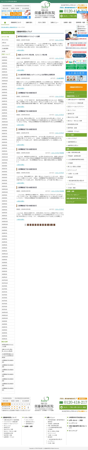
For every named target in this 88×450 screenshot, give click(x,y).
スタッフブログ (5, 45)
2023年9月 (4, 95)
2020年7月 (4, 200)
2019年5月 (4, 239)
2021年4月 (4, 177)
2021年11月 (5, 157)
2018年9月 (4, 259)
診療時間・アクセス (73, 131)
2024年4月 (4, 92)
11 (51, 225)
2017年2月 (4, 306)
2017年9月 (4, 286)
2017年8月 (4, 288)
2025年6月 (4, 60)
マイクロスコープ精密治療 (75, 103)
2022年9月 (4, 127)
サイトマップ (70, 202)
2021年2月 (4, 183)
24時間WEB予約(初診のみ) (77, 417)
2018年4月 (4, 268)
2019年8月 (4, 230)
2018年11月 (5, 253)
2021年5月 (4, 174)
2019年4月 (4, 242)
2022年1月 (4, 151)
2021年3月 (4, 180)
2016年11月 (5, 315)
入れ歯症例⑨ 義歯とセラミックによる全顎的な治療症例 (8, 355)
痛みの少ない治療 (73, 117)
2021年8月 (4, 165)
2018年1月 (4, 277)
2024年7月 (4, 86)
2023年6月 (4, 104)
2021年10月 (5, 159)
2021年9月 (4, 162)
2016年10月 (5, 318)
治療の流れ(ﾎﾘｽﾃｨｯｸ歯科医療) (76, 99)
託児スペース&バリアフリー (76, 106)
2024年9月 (4, 83)
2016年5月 (4, 332)
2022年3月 (4, 145)
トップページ (70, 92)
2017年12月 (5, 280)
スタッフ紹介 (70, 135)
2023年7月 (4, 101)
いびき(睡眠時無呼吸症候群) (76, 159)
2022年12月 (5, 121)
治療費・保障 (70, 191)
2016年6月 (4, 330)
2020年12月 (5, 189)
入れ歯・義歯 (71, 187)
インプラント (71, 184)
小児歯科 (70, 163)
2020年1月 (4, 218)
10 (48, 225)
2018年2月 (4, 274)
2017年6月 (4, 294)
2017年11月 (5, 283)
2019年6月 (4, 236)
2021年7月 (4, 168)
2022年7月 (4, 133)
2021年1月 (4, 186)
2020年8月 (4, 198)
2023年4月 (4, 110)
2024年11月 (5, 77)
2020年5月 (4, 206)
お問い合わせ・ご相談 (76, 420)
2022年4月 (4, 142)
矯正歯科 (70, 177)
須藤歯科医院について (16, 22)
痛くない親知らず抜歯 (74, 166)
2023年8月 (4, 98)
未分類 (3, 51)
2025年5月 (4, 63)
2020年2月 (4, 215)
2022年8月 (4, 130)
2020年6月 (4, 203)
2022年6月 (4, 136)
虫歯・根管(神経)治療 (74, 152)
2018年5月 (4, 265)
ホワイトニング (72, 170)
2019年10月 (5, 224)
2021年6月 (4, 171)
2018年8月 (4, 262)
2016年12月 (5, 312)
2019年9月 (4, 227)
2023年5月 (4, 107)
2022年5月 (4, 139)
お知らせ (4, 42)
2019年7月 (4, 233)
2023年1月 (4, 118)
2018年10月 (5, 256)
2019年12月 (5, 221)
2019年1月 (4, 250)
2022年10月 (5, 124)
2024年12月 (5, 74)
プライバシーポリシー (72, 195)
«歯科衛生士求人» (73, 145)
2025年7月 (4, 57)
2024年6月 (4, 89)
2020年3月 (4, 212)
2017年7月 (4, 291)
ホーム (5, 22)
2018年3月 (4, 271)
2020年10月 (5, 192)
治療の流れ (29, 22)
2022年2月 (4, 148)
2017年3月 (4, 303)
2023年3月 (4, 113)
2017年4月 (4, 300)
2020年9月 (4, 195)
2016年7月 (4, 327)
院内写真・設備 (72, 128)
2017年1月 (4, 309)
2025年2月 (4, 69)
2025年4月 (4, 66)
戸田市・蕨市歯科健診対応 (68, 7)
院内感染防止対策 (73, 124)
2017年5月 (4, 297)
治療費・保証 (67, 22)
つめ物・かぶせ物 (73, 173)
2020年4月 (4, 209)
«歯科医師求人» (72, 142)
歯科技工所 (71, 113)
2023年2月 (4, 115)
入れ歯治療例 (5, 48)
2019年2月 (4, 247)
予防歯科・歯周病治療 (74, 156)
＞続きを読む (20, 50)
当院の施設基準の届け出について (76, 198)
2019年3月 (4, 244)
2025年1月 (4, 71)
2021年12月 (5, 154)
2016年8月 (4, 324)
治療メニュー (54, 22)
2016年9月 (4, 321)
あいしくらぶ (5, 39)
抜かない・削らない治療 (75, 120)
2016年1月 (4, 338)
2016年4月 (4, 335)
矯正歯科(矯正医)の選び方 (55, 439)
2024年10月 (5, 80)
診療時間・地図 (80, 22)
